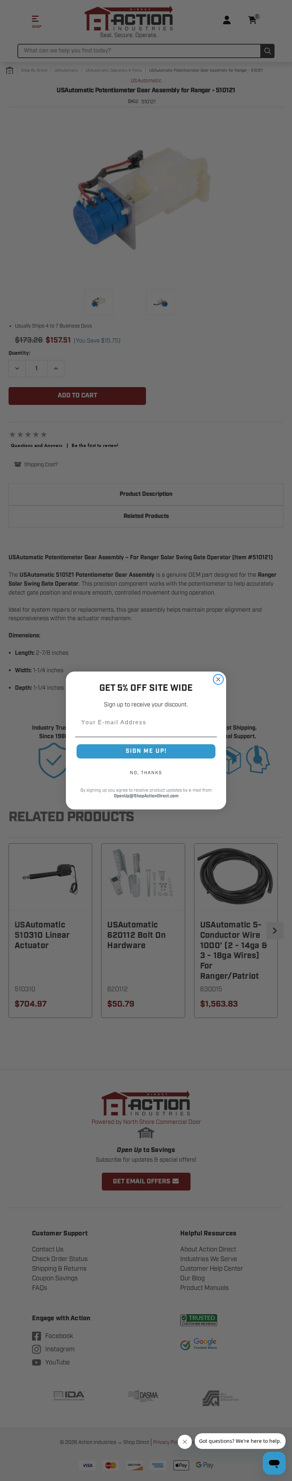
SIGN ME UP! (146, 751)
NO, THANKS (146, 772)
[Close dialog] (218, 679)
